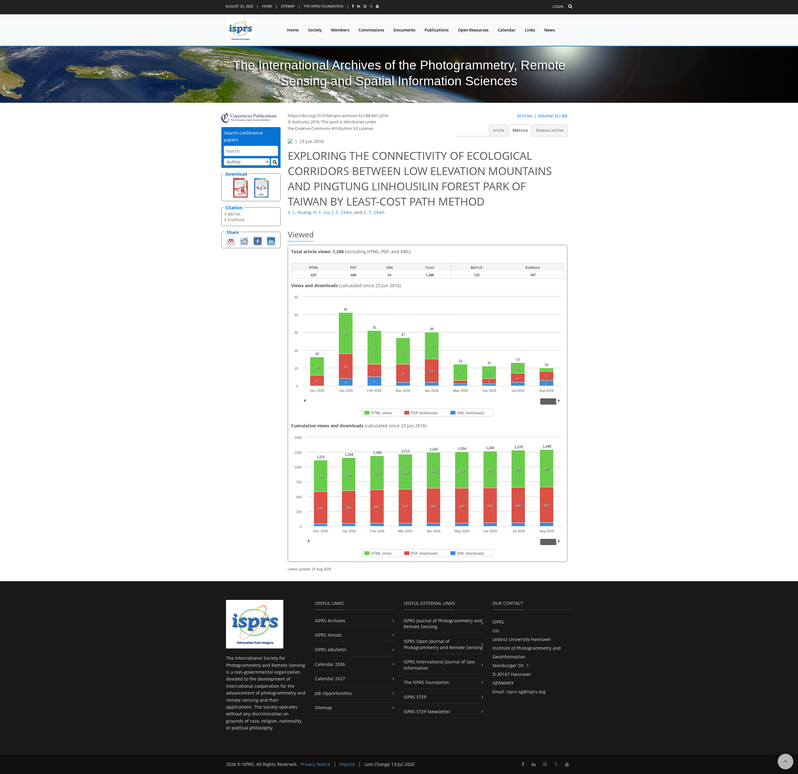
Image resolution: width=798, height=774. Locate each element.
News (549, 30)
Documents (404, 30)
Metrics (520, 130)
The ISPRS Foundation (323, 6)
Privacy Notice (315, 764)
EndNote (236, 219)
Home (267, 6)
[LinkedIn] (271, 241)
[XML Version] (261, 187)
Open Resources (473, 30)
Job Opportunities (333, 693)
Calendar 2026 (330, 664)
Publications (437, 30)
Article (498, 130)
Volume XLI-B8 (552, 116)
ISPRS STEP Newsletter (427, 712)
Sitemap (288, 6)
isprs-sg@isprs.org (526, 692)
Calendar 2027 (330, 678)
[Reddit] (244, 241)
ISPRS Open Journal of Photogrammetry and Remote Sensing (443, 644)
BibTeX (234, 214)
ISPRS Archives (330, 621)
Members (340, 30)
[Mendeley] (231, 241)
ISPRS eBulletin (330, 650)
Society (315, 30)
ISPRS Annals (328, 635)
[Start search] (274, 161)
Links (530, 30)
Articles (525, 116)
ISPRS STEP (415, 697)
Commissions (371, 30)
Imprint (347, 764)
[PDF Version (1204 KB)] (240, 187)
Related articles (550, 130)
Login (558, 6)
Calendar (507, 30)
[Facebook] (257, 241)
